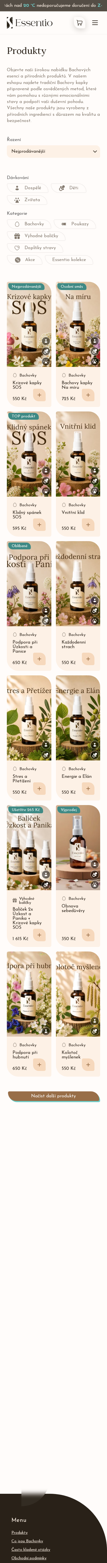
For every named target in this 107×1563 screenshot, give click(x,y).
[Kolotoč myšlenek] (78, 994)
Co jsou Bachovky (27, 1541)
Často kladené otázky (30, 1550)
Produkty (19, 1533)
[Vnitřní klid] (78, 454)
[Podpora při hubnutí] (29, 994)
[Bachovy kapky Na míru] (78, 324)
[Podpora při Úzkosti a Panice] (29, 583)
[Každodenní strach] (78, 583)
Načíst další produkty (53, 1096)
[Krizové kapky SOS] (29, 324)
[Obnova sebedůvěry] (78, 847)
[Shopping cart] (79, 22)
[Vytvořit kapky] (88, 395)
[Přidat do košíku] (39, 395)
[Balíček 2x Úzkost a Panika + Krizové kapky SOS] (29, 847)
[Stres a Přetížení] (29, 718)
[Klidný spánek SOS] (29, 454)
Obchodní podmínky (29, 1558)
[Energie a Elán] (78, 718)
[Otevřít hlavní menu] (95, 22)
